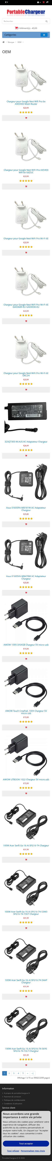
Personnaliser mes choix (33, 1150)
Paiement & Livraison (12, 1096)
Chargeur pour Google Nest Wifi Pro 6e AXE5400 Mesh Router (26, 102)
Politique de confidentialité (14, 1100)
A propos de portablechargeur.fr (17, 1093)
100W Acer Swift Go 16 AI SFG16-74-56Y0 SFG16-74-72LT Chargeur (26, 1050)
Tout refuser (13, 1150)
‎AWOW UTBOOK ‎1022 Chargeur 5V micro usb (26, 779)
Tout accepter (26, 1143)
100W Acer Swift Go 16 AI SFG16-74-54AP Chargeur (26, 981)
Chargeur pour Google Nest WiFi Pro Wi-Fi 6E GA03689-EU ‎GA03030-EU (26, 305)
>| (33, 1073)
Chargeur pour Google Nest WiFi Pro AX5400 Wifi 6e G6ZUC (26, 171)
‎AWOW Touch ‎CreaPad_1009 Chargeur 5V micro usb (26, 712)
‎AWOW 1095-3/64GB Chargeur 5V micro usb (26, 644)
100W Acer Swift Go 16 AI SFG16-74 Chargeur (26, 845)
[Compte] (39, 2)
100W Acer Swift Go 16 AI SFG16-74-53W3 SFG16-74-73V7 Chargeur (26, 913)
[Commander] (47, 2)
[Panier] (43, 2)
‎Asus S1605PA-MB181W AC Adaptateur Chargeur (26, 509)
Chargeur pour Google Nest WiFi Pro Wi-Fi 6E (26, 238)
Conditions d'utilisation (13, 1103)
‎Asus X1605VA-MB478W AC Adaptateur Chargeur (26, 577)
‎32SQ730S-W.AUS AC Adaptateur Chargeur (26, 441)
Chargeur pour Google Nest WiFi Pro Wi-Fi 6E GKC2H (26, 374)
